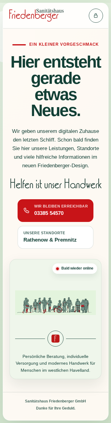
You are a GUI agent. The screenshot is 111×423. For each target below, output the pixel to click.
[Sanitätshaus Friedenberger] (42, 15)
